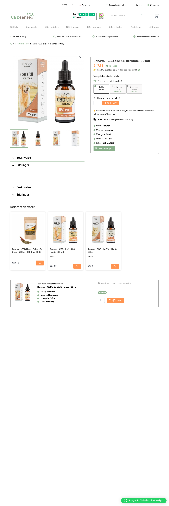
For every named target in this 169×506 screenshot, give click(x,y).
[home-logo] (22, 15)
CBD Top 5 (154, 27)
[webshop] (101, 16)
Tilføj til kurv (111, 103)
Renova (52, 257)
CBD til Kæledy (116, 27)
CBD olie (14, 27)
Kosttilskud (136, 27)
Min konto (154, 5)
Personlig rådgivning (117, 5)
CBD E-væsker (73, 27)
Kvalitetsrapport (105, 148)
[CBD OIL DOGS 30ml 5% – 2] (22, 292)
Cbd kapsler (32, 27)
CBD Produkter (94, 27)
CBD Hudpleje (52, 27)
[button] (80, 57)
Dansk (84, 5)
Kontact (139, 5)
